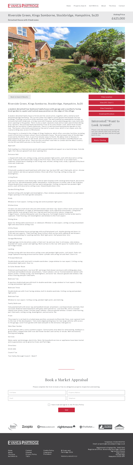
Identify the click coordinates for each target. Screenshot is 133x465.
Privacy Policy (78, 404)
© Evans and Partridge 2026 (67, 451)
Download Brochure (106, 114)
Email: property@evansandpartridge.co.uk (109, 444)
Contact (122, 6)
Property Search (80, 6)
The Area (112, 6)
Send (66, 410)
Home (68, 6)
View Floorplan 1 (106, 108)
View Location (106, 97)
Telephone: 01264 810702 (114, 442)
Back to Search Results (19, 97)
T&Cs (28, 456)
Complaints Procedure (47, 453)
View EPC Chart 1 (107, 102)
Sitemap (29, 452)
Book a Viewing (100, 140)
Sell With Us (93, 6)
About (103, 6)
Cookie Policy (48, 450)
